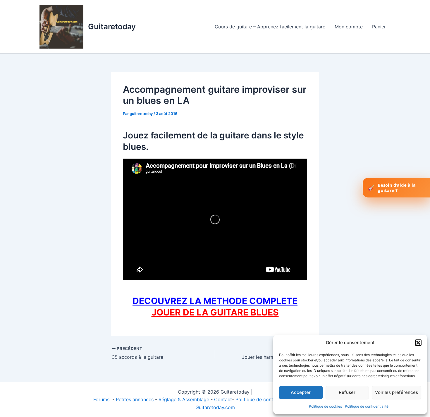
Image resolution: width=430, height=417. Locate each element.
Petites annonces (135, 399)
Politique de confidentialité (366, 406)
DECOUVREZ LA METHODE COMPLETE (215, 301)
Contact (223, 399)
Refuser (347, 392)
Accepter (301, 392)
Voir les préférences (396, 392)
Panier (379, 27)
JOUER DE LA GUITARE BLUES (215, 312)
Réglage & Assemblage (185, 399)
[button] (418, 343)
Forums (102, 399)
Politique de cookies (325, 406)
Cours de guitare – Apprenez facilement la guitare (270, 27)
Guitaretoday (112, 26)
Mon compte (349, 27)
